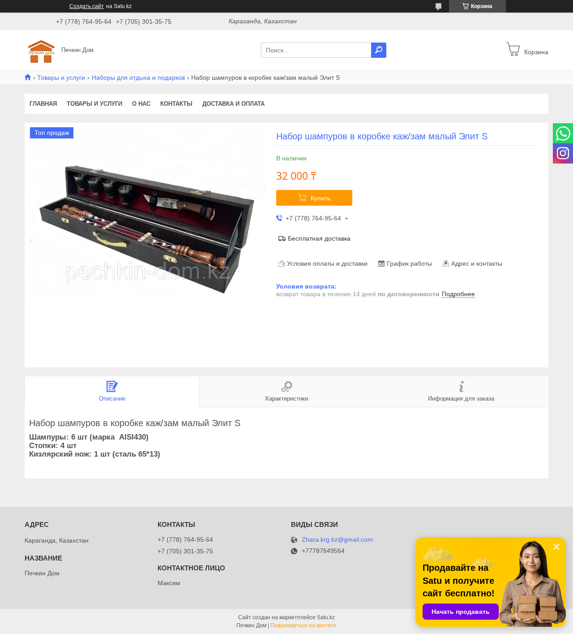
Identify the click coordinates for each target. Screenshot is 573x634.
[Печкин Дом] (40, 49)
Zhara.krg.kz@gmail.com (337, 539)
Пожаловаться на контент (303, 625)
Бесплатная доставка (319, 238)
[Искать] (378, 50)
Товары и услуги (61, 77)
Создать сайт (86, 6)
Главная (43, 103)
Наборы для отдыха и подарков (138, 77)
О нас (141, 103)
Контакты (176, 103)
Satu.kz (326, 617)
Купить (320, 198)
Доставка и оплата (233, 103)
